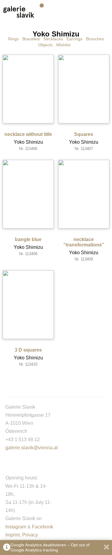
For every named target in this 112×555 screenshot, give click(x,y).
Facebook (42, 526)
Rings (13, 38)
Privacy (30, 534)
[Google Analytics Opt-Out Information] (6, 547)
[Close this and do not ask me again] (106, 547)
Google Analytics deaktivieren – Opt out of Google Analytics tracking (50, 547)
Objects (45, 44)
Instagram (15, 526)
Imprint (12, 534)
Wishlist (63, 44)
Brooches (95, 38)
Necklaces (53, 38)
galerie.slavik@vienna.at (31, 447)
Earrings (74, 38)
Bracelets (31, 38)
